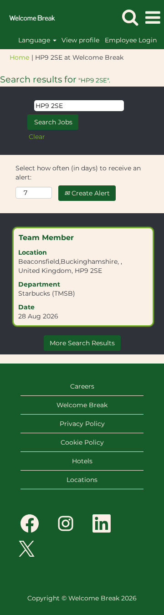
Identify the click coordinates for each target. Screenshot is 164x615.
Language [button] (35, 40)
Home (19, 57)
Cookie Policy (82, 442)
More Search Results (82, 343)
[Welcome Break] (28, 17)
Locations (82, 480)
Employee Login (131, 40)
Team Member (46, 237)
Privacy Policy (82, 424)
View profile (80, 40)
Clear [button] (37, 137)
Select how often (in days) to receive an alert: (78, 172)
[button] (152, 18)
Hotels (82, 461)
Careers (82, 386)
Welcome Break (82, 405)
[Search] (129, 17)
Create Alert (90, 193)
